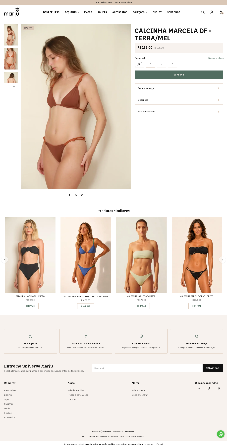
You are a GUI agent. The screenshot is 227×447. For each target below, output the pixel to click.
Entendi (160, 444)
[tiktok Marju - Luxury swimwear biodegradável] (209, 388)
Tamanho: (140, 58)
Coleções (139, 12)
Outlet (157, 12)
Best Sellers (51, 12)
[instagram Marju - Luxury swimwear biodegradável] (199, 388)
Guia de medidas (76, 390)
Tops (6, 399)
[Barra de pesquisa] (202, 13)
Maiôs (88, 12)
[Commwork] (124, 431)
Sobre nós (173, 12)
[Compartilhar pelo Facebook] (69, 194)
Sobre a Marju (138, 390)
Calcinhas (8, 403)
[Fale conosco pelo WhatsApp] (221, 434)
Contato (72, 399)
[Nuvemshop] (101, 431)
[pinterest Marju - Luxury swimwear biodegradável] (219, 388)
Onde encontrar (140, 395)
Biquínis (71, 12)
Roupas (102, 12)
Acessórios (119, 12)
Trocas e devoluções (78, 395)
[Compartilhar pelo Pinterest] (82, 194)
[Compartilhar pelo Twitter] (76, 194)
